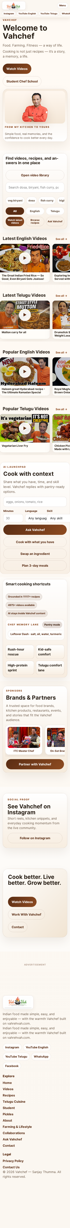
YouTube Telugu (48, 13)
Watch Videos (17, 69)
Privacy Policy (13, 1161)
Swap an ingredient (35, 554)
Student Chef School (22, 81)
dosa (31, 200)
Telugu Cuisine (14, 1102)
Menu (62, 5)
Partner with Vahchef (35, 764)
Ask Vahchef (55, 221)
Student (9, 1108)
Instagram (9, 13)
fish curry (47, 200)
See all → (61, 239)
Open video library (35, 175)
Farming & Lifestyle (17, 1127)
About (7, 1120)
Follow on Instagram (35, 838)
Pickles (8, 1114)
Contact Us (11, 1167)
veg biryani (15, 200)
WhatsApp (41, 1056)
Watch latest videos (15, 221)
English (35, 211)
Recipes (9, 1095)
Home (7, 1083)
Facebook (11, 1066)
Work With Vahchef (26, 914)
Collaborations (14, 1133)
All (15, 211)
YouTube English (27, 13)
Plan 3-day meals (35, 565)
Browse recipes (35, 221)
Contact (18, 927)
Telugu (55, 211)
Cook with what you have (35, 542)
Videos (8, 1089)
